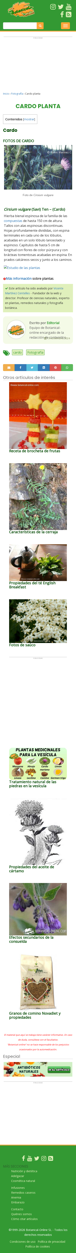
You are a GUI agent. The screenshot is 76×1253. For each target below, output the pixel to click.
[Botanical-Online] (21, 9)
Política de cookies (37, 1246)
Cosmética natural (23, 1181)
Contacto (17, 1209)
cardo (17, 352)
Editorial (53, 323)
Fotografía (17, 93)
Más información (19, 278)
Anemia (16, 1197)
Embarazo (18, 1202)
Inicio (6, 93)
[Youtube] (29, 1159)
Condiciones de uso (22, 1241)
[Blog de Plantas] (50, 1159)
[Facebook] (23, 1159)
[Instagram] (43, 1159)
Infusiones (18, 1188)
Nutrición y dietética (24, 1171)
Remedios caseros (23, 1192)
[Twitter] (36, 1159)
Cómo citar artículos (24, 1219)
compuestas (13, 221)
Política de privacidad (51, 1241)
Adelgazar (17, 1176)
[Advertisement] (38, 66)
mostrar (29, 119)
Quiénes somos (21, 1214)
